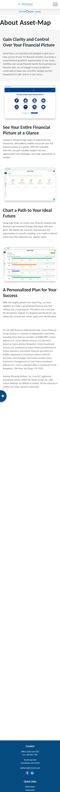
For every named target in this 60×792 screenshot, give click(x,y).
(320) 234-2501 (33, 752)
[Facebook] (27, 773)
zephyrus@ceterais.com (30, 768)
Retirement (30, 787)
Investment (30, 790)
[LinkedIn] (32, 773)
